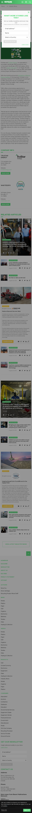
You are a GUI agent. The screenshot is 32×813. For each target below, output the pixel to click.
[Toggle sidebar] (2, 2)
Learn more (25, 44)
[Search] (30, 2)
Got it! (27, 810)
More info (4, 810)
